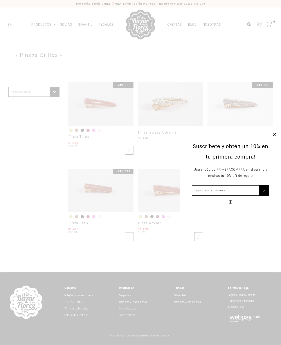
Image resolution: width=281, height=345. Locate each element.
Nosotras (212, 24)
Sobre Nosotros (127, 308)
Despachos (125, 295)
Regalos (106, 24)
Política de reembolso (76, 315)
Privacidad (180, 295)
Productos (41, 24)
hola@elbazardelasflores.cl (79, 295)
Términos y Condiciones (187, 302)
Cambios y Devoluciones (133, 302)
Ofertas (174, 24)
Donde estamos (128, 315)
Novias (66, 24)
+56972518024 (73, 302)
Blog (192, 24)
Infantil (85, 24)
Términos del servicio (76, 308)
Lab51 (167, 335)
